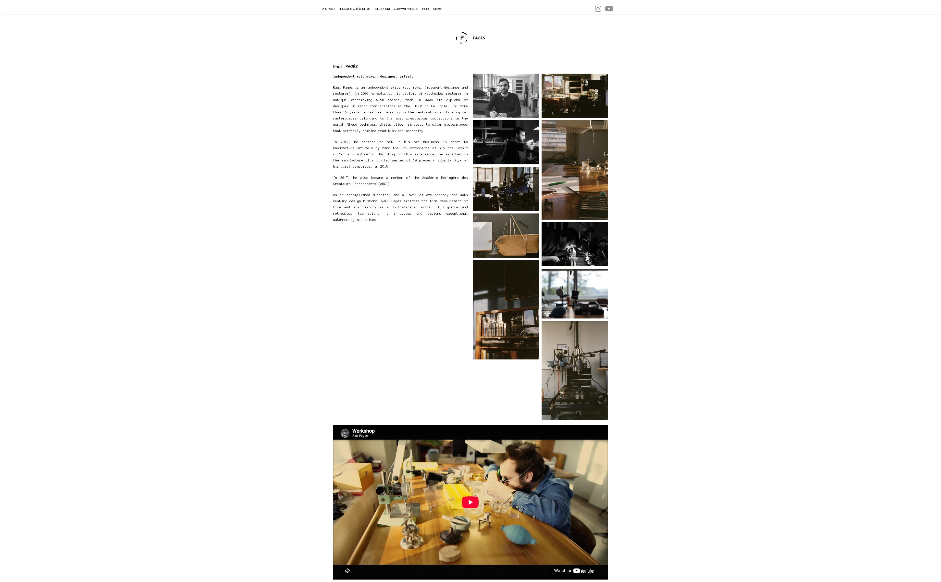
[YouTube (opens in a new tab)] (609, 8)
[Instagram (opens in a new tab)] (598, 8)
